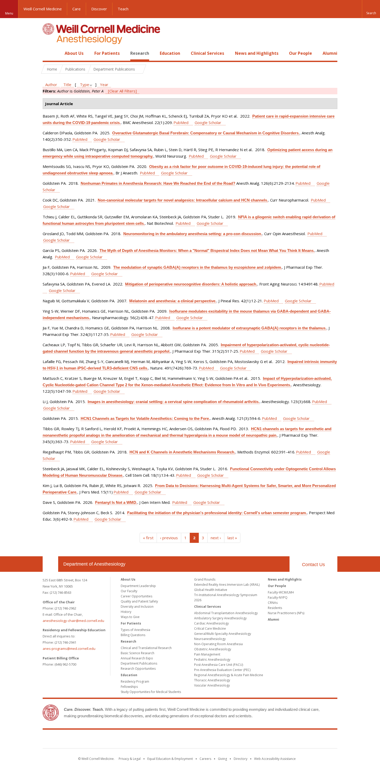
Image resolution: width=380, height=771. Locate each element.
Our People (300, 53)
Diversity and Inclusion (137, 606)
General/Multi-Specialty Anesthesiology (222, 633)
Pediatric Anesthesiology (212, 659)
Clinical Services (207, 53)
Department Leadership (138, 586)
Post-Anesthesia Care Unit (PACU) (218, 664)
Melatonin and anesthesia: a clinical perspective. (172, 301)
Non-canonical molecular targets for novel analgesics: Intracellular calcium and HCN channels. (183, 200)
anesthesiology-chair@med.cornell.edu (73, 620)
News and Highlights (256, 53)
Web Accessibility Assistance (275, 759)
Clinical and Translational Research (146, 648)
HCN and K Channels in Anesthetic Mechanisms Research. (182, 452)
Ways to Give (130, 617)
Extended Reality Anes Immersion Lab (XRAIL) (227, 584)
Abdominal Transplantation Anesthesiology (226, 613)
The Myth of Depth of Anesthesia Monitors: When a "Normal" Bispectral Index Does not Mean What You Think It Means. (207, 250)
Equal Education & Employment (170, 759)
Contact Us (313, 564)
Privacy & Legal (130, 759)
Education (170, 53)
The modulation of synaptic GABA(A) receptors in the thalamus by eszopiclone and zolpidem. (197, 267)
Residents (275, 608)
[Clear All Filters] (122, 91)
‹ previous (169, 537)
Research (139, 53)
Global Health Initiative (210, 590)
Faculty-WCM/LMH (281, 592)
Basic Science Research (137, 653)
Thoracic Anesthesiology (212, 680)
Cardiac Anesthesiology (211, 623)
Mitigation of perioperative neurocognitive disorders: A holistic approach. (191, 284)
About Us (74, 53)
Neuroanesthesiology (210, 639)
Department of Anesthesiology (94, 564)
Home (48, 53)
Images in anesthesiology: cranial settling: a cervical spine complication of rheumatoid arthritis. (174, 401)
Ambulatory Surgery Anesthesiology (220, 618)
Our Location (50, 564)
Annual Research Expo (137, 658)
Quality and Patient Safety (139, 601)
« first (148, 537)
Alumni (330, 53)
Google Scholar (208, 122)
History (126, 612)
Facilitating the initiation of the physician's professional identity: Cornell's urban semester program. (217, 513)
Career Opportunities (136, 596)
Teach (123, 8)
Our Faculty (129, 591)
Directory (240, 759)
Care (76, 8)
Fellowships (129, 686)
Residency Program (135, 681)
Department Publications (139, 663)
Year (104, 84)
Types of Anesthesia (135, 630)
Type (84, 84)
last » (232, 537)
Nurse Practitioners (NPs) (286, 613)
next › (216, 537)
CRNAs (273, 602)
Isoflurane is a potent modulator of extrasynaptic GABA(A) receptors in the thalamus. (249, 328)
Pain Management (207, 654)
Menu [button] (9, 13)
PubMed (180, 122)
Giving (222, 759)
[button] (371, 9)
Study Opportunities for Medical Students (151, 692)
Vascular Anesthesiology (212, 685)
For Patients (107, 53)
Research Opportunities (138, 668)
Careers (205, 759)
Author (51, 84)
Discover (99, 8)
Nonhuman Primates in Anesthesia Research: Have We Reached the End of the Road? (158, 183)
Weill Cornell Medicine (43, 8)
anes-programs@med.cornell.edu (69, 648)
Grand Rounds (204, 579)
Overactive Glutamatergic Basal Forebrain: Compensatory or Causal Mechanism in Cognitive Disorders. (206, 133)
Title (67, 84)
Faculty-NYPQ (277, 597)
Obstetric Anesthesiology (212, 649)
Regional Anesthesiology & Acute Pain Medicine (228, 675)
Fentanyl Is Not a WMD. (116, 502)
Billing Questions (133, 635)
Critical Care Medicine (210, 628)
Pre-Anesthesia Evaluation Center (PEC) (222, 670)
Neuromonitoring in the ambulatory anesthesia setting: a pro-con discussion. (192, 234)
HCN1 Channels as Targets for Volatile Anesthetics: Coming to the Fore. (145, 418)
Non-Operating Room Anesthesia (218, 644)
